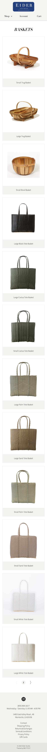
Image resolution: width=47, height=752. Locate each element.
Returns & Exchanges (23, 728)
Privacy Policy (23, 734)
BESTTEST (26, 748)
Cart (39, 16)
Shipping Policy (23, 726)
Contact (23, 723)
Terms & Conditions (23, 731)
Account (23, 16)
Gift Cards (23, 737)
